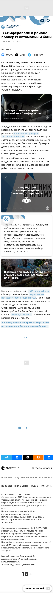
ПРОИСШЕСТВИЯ (34, 477)
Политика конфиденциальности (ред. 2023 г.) (22, 517)
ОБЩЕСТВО (19, 477)
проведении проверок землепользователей (20, 135)
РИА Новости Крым (39, 291)
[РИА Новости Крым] (11, 27)
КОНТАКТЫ (46, 486)
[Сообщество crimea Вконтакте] (17, 457)
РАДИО (34, 486)
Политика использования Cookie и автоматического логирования (18, 513)
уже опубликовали (21, 314)
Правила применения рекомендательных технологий (21, 521)
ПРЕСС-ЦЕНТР (21, 486)
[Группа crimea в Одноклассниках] (38, 457)
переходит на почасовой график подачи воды (22, 296)
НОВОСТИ (6, 486)
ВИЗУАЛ (48, 477)
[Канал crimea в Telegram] (6, 457)
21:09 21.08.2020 (7, 42)
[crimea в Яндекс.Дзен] (28, 457)
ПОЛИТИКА (7, 477)
